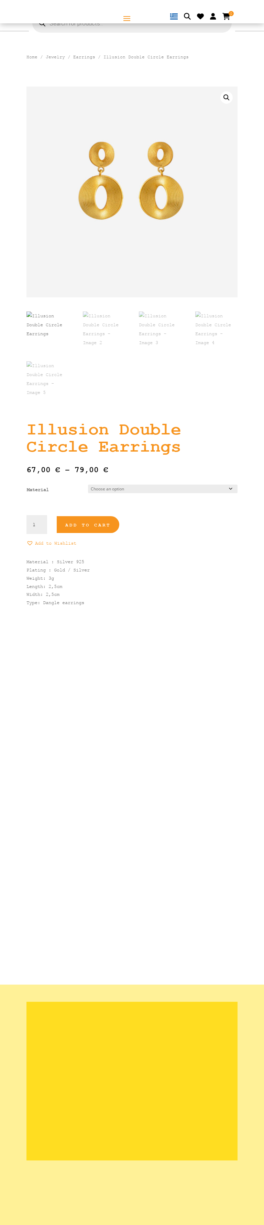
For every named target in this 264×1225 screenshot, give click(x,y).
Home (31, 57)
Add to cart (88, 525)
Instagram (45, 1117)
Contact (43, 1049)
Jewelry (55, 57)
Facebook (44, 1128)
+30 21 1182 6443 (56, 1096)
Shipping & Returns (60, 1028)
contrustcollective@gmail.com (72, 1107)
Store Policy (49, 1038)
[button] (226, 97)
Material (38, 489)
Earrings (84, 57)
